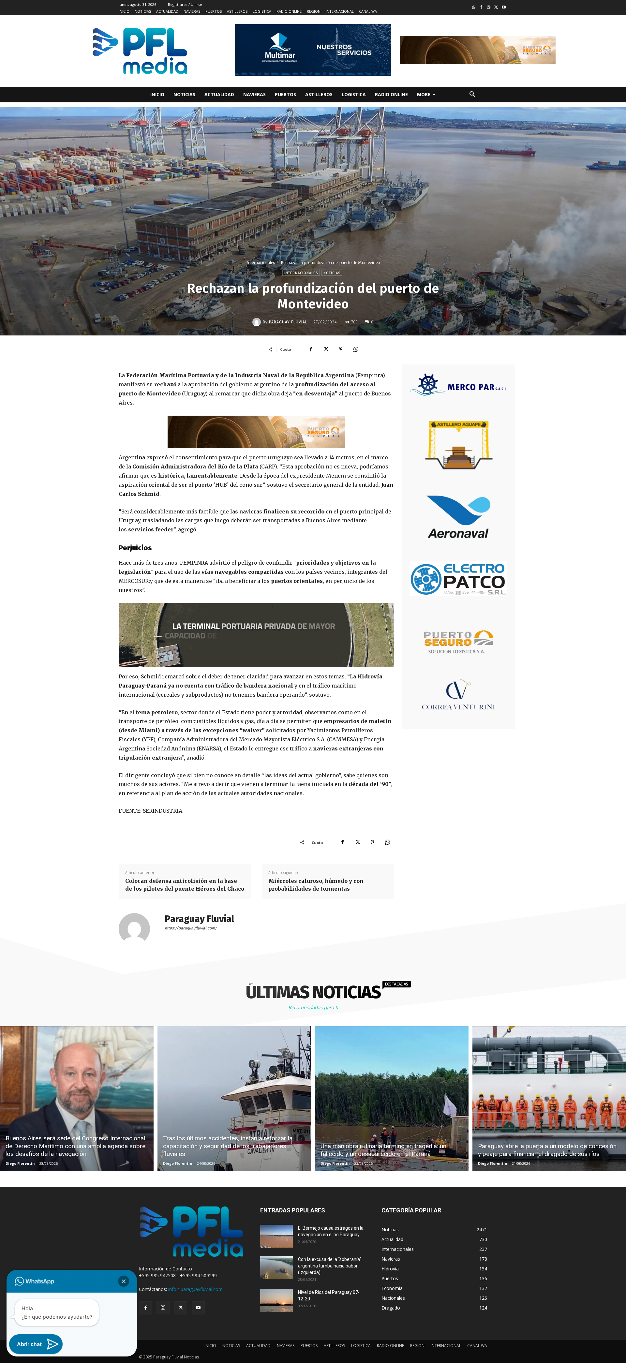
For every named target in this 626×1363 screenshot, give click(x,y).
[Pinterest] (340, 349)
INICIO (210, 1345)
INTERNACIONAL (446, 1345)
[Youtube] (503, 7)
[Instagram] (489, 7)
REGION (417, 1345)
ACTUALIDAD (258, 1345)
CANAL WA (477, 1345)
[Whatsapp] (474, 7)
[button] (472, 94)
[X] (325, 349)
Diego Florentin (20, 1163)
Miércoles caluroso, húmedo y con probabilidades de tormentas (316, 885)
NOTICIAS (231, 1345)
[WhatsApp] (355, 349)
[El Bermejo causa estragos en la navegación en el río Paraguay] (276, 1236)
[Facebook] (481, 7)
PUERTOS (309, 1345)
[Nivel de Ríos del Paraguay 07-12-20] (276, 1300)
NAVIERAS (285, 1345)
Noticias (331, 273)
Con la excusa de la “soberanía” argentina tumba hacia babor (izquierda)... (330, 1266)
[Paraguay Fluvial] (257, 322)
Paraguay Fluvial (288, 322)
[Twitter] (496, 7)
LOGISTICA (361, 1345)
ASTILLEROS (334, 1345)
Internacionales (260, 262)
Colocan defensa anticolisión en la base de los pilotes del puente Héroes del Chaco (184, 885)
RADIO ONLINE (390, 1345)
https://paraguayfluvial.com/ (191, 928)
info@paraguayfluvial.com (195, 1289)
